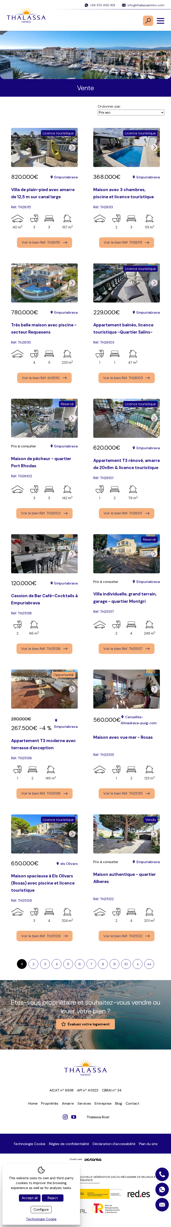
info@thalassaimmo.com (146, 5)
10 (126, 964)
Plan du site (148, 1143)
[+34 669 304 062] (162, 1189)
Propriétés (49, 1103)
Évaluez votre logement (89, 1024)
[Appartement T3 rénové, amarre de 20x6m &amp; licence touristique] (126, 418)
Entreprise (103, 1103)
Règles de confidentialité (69, 1143)
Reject (53, 1198)
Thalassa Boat (98, 1117)
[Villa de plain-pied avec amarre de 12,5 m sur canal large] (44, 147)
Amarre (68, 1103)
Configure (41, 1209)
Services (84, 1103)
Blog (118, 1103)
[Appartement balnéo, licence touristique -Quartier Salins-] (126, 283)
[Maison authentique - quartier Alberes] (126, 833)
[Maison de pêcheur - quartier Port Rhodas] (44, 418)
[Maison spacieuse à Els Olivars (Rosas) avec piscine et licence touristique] (44, 833)
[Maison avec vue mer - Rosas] (126, 689)
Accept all (30, 1198)
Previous (16, 147)
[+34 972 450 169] (162, 1174)
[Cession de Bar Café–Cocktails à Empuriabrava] (44, 553)
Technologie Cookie (29, 1143)
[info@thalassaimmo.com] (162, 1204)
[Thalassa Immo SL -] (26, 16)
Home (33, 1103)
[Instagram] (65, 1117)
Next (72, 147)
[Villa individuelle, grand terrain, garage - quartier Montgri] (126, 553)
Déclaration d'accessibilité (114, 1143)
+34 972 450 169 (102, 5)
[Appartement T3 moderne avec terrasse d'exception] (44, 689)
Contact (132, 1103)
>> (149, 964)
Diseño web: (76, 1159)
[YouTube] (73, 1117)
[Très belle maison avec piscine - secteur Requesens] (44, 283)
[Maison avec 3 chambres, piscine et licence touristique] (126, 147)
